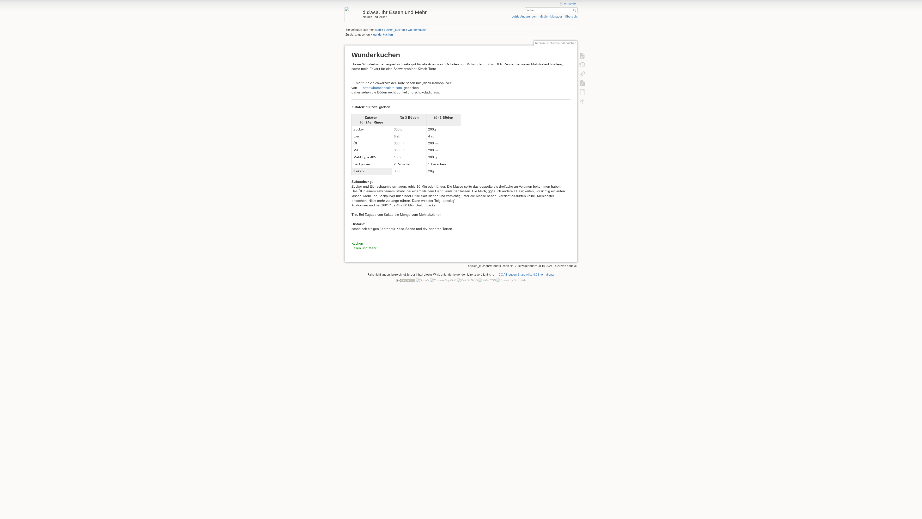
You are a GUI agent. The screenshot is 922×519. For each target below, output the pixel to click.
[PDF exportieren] (582, 82)
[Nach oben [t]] (582, 101)
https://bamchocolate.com (382, 88)
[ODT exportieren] (582, 92)
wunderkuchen (417, 29)
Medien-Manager (551, 16)
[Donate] (422, 280)
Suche (575, 10)
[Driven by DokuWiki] (511, 280)
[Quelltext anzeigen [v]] (582, 55)
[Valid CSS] (487, 280)
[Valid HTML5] (467, 280)
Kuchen (357, 243)
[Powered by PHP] (443, 280)
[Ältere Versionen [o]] (582, 64)
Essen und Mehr (364, 248)
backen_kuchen (394, 29)
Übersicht (571, 16)
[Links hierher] (582, 73)
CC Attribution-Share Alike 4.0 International (526, 274)
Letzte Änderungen (524, 16)
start (378, 29)
